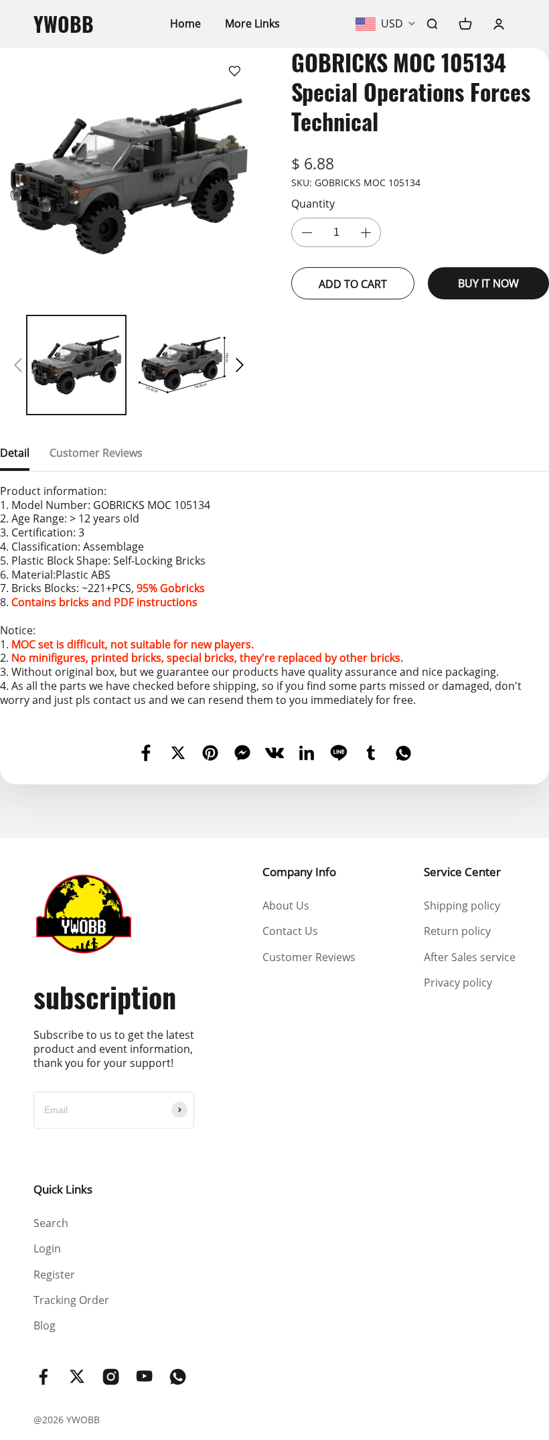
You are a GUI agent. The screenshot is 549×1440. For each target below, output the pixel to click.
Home (185, 23)
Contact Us (290, 931)
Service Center (462, 871)
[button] (18, 365)
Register (54, 1274)
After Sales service (470, 957)
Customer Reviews (309, 957)
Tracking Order (71, 1300)
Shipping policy (462, 905)
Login (47, 1248)
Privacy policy (458, 982)
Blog (44, 1325)
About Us (285, 905)
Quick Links (62, 1189)
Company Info (299, 871)
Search (50, 1223)
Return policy (457, 931)
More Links (252, 23)
